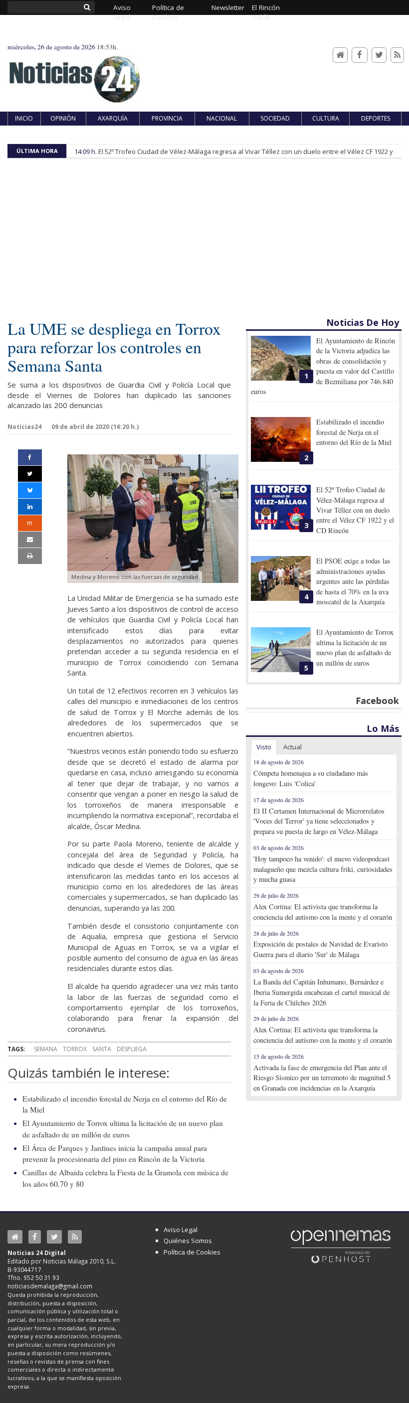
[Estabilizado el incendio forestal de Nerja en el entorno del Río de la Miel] (281, 439)
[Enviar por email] (30, 540)
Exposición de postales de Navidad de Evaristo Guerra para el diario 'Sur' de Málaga (320, 949)
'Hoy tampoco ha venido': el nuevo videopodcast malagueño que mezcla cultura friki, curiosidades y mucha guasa (323, 869)
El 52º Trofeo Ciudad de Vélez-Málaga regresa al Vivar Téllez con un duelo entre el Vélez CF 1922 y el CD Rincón (355, 510)
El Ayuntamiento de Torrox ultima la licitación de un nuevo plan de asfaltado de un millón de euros (355, 647)
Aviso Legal (181, 1229)
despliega (132, 1049)
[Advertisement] (204, 241)
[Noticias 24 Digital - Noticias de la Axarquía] (74, 74)
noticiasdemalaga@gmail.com (49, 1286)
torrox (75, 1049)
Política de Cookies (192, 1252)
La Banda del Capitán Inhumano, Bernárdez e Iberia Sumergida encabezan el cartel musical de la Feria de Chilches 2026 (321, 992)
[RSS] (397, 55)
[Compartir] (30, 457)
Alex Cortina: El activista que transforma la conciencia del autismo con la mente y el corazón (322, 912)
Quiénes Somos (188, 1240)
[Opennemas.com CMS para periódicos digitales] (341, 1246)
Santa (101, 1049)
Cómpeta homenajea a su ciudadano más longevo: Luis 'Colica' (310, 778)
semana (45, 1049)
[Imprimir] (30, 556)
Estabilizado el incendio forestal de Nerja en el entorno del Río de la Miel (354, 432)
